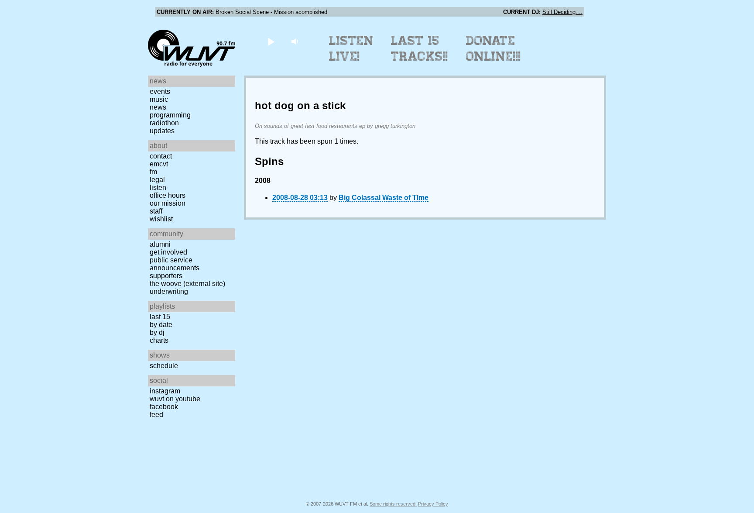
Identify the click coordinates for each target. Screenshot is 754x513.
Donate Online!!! (493, 48)
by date (161, 324)
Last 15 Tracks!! (419, 48)
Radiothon (164, 123)
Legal (157, 179)
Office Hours (167, 195)
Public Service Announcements (174, 264)
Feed (156, 414)
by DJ (157, 332)
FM (153, 172)
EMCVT (159, 164)
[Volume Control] (295, 41)
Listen (158, 187)
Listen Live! (351, 48)
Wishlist (161, 219)
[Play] (271, 41)
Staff (156, 211)
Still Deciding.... (562, 12)
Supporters (166, 275)
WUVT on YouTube (175, 399)
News (158, 107)
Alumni (160, 244)
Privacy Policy (433, 503)
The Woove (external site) (187, 283)
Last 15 (160, 316)
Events (160, 91)
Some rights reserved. (393, 503)
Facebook (164, 406)
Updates (162, 130)
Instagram (165, 391)
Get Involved (168, 252)
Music (159, 99)
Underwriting (169, 291)
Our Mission (167, 203)
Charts (159, 340)
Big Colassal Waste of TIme (383, 197)
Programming (170, 115)
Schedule (164, 365)
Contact (161, 156)
